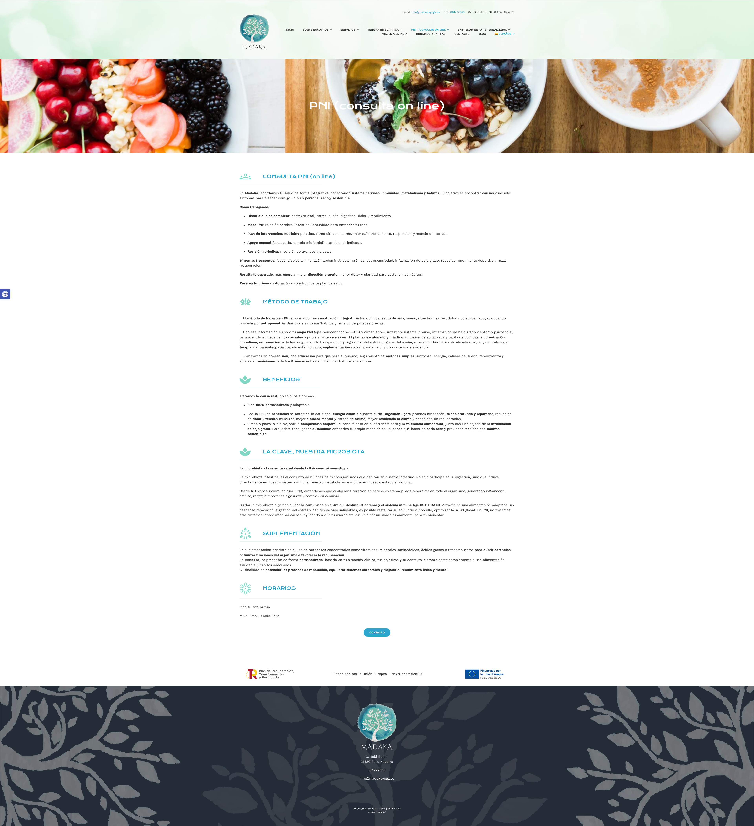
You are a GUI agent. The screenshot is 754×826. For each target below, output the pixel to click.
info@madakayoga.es (426, 12)
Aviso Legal (394, 808)
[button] (5, 294)
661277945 (457, 12)
